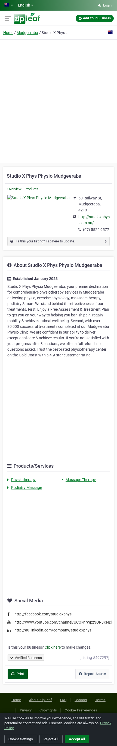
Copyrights (48, 710)
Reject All (51, 739)
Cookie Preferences (81, 710)
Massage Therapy (81, 479)
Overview (14, 189)
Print (20, 674)
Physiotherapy (23, 479)
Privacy (26, 710)
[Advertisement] (58, 100)
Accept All (77, 739)
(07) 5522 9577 (96, 229)
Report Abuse (94, 674)
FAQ (63, 700)
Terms (100, 700)
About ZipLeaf (40, 700)
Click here (53, 647)
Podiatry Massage (26, 487)
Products (31, 189)
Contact (81, 700)
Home (8, 32)
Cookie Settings (20, 739)
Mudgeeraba (27, 32)
